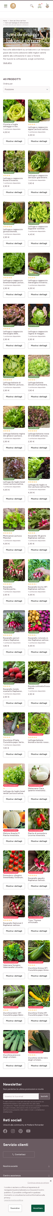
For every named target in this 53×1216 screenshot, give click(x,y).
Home (5, 21)
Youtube (28, 1131)
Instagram (13, 1131)
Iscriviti (44, 1096)
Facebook (5, 1131)
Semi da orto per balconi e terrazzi (16, 25)
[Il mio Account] (39, 5)
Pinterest (21, 1131)
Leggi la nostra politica (13, 1200)
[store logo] (13, 6)
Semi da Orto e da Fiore (18, 21)
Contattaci (20, 1154)
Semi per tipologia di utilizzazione (16, 23)
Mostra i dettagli (14, 141)
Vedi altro (7, 63)
